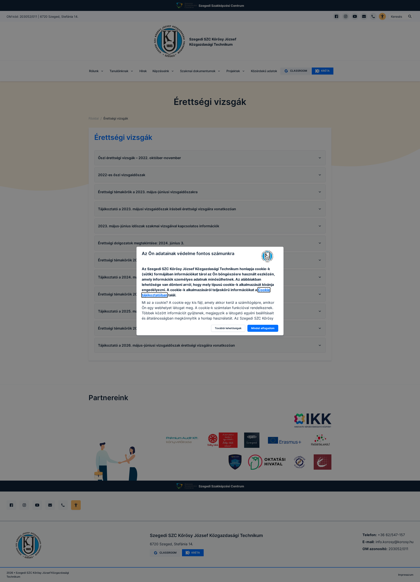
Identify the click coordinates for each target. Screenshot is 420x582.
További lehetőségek (228, 328)
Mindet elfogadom (263, 328)
